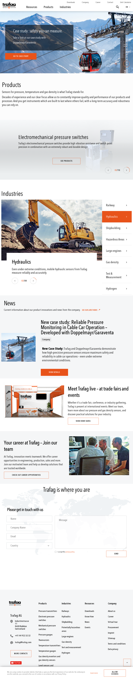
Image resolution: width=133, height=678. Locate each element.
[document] (66, 672)
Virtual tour (113, 622)
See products (68, 161)
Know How (89, 616)
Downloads (71, 2)
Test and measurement (71, 647)
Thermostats (44, 640)
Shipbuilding (113, 228)
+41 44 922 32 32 (23, 635)
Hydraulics (112, 217)
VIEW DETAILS (54, 372)
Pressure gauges (46, 634)
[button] (128, 7)
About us (111, 611)
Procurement (113, 627)
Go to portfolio (20, 57)
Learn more (94, 673)
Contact (110, 2)
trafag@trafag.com (23, 642)
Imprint (111, 633)
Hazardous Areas (115, 239)
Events (87, 627)
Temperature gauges (47, 651)
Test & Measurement (113, 275)
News (87, 622)
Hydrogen (111, 289)
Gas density (112, 262)
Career (98, 2)
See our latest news (90, 310)
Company (85, 2)
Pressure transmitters (48, 611)
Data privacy (113, 649)
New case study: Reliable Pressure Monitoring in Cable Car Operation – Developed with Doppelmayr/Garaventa (77, 327)
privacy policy (70, 552)
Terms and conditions (117, 643)
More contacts (21, 653)
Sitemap (111, 638)
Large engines (113, 251)
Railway (110, 205)
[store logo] (9, 6)
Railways (65, 611)
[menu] (51, 9)
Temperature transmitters (49, 645)
